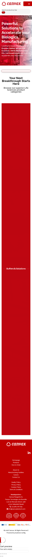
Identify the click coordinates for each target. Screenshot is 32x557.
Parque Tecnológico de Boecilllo (16, 499)
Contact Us (16, 477)
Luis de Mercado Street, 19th (16, 502)
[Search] (3, 12)
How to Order (16, 465)
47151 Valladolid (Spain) (16, 504)
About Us (16, 470)
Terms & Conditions (16, 489)
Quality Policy (16, 482)
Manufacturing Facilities (16, 472)
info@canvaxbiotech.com (16, 509)
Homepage (16, 460)
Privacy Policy (16, 485)
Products (16, 462)
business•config (20, 533)
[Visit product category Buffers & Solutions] (16, 432)
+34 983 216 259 (16, 506)
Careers (16, 475)
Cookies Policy (16, 487)
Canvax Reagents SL (16, 497)
